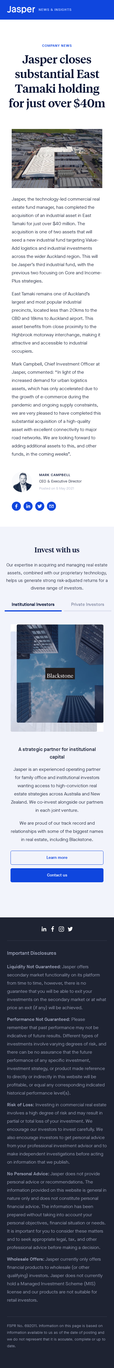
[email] (51, 506)
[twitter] (39, 506)
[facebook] (16, 506)
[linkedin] (28, 506)
